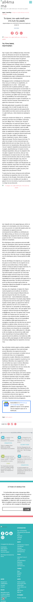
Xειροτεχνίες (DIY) (21, 583)
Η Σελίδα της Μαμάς (5, 594)
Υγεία (18, 534)
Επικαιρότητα (4, 582)
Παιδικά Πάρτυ (20, 585)
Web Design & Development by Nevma (7, 555)
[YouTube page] (11, 534)
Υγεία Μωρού (20, 546)
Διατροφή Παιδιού (21, 560)
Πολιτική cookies (5, 552)
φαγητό (10, 417)
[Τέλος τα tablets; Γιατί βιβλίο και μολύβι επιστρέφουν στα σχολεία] (8, 439)
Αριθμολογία (4, 597)
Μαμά (18, 571)
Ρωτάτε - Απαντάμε (21, 597)
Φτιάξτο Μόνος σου (21, 587)
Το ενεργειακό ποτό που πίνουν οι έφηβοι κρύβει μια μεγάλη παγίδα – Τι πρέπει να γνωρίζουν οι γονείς (7, 469)
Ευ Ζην (18, 576)
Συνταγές (3, 585)
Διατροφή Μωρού (21, 550)
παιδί (6, 417)
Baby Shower (20, 590)
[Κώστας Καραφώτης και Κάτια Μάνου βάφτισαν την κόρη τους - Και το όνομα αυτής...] (24, 440)
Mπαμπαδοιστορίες (5, 592)
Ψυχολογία (19, 536)
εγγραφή (27, 509)
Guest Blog (8, 12)
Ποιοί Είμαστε (4, 548)
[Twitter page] (7, 534)
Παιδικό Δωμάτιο (21, 582)
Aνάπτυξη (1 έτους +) (22, 557)
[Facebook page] (3, 534)
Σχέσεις (19, 574)
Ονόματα (3, 599)
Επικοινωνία (4, 547)
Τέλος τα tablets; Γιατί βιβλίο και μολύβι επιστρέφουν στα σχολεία (8, 447)
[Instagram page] (3, 538)
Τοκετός (19, 539)
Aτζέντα (3, 587)
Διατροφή (19, 537)
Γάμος (18, 588)
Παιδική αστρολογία (5, 596)
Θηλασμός (19, 548)
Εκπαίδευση (19, 564)
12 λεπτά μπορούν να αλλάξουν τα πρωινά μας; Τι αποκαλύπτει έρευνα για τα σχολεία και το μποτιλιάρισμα (24, 470)
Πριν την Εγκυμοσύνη (22, 530)
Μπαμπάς (19, 573)
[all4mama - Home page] (8, 4)
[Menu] (30, 2)
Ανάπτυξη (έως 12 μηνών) (23, 544)
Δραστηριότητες (21, 551)
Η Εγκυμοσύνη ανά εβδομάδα (23, 532)
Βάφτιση (19, 592)
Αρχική (3, 12)
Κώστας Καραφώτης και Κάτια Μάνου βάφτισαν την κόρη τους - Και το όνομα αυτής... (24, 449)
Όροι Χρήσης (4, 550)
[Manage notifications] (3, 598)
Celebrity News (4, 583)
